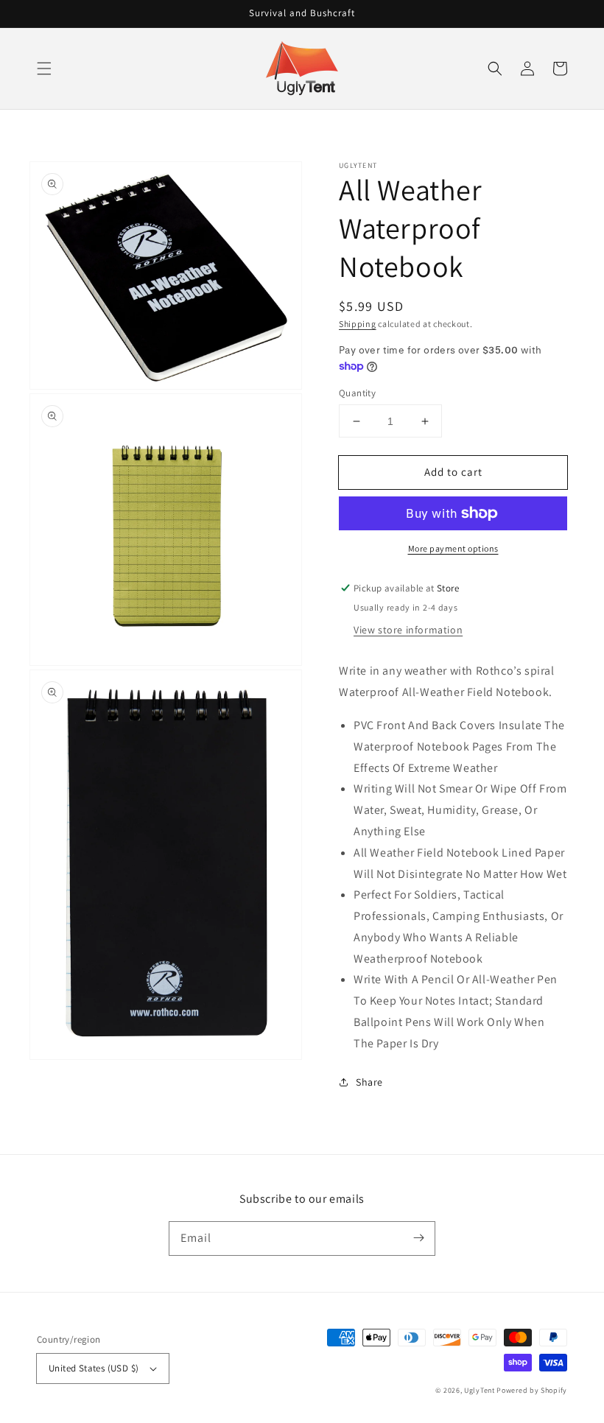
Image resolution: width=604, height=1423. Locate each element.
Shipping (357, 323)
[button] (44, 68)
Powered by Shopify (531, 1390)
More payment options (453, 548)
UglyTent (479, 1390)
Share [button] (369, 1082)
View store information (408, 629)
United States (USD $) (93, 1368)
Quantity (357, 393)
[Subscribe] (418, 1238)
